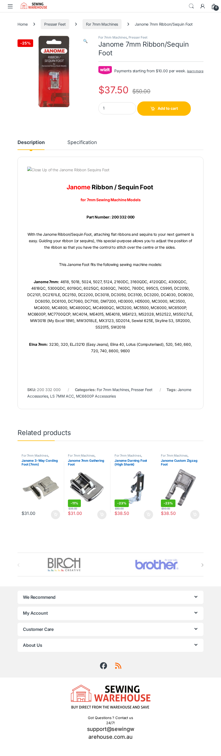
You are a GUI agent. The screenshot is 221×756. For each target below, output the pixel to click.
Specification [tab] (82, 142)
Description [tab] (31, 142)
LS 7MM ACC (62, 396)
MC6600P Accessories (96, 396)
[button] (85, 41)
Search (191, 6)
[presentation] (202, 565)
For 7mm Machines (102, 24)
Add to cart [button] (55, 514)
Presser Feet (54, 24)
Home (22, 24)
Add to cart (168, 108)
